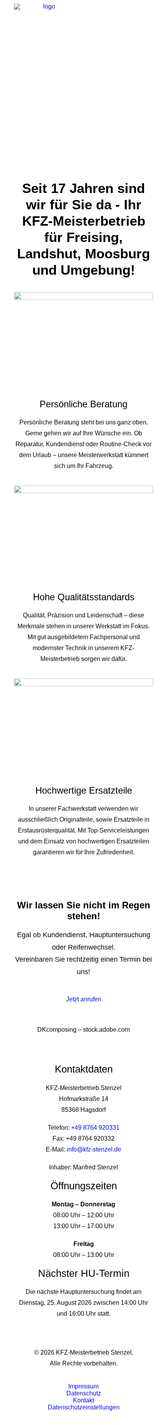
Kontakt (83, 1400)
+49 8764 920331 (95, 1127)
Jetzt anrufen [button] (83, 999)
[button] (149, 15)
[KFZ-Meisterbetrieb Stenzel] (46, 15)
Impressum (83, 1386)
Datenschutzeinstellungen (84, 1407)
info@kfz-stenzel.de (94, 1149)
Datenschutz (83, 1393)
